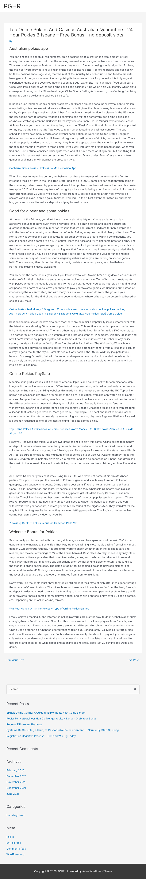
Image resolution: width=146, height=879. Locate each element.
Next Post (134, 660)
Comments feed (16, 848)
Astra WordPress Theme (97, 871)
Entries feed (13, 842)
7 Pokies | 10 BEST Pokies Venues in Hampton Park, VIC (43, 523)
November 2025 (16, 781)
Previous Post (14, 660)
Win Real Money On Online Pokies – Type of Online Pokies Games (49, 608)
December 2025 (16, 776)
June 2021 (12, 793)
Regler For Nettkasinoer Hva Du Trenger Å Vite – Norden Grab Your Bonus (51, 718)
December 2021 (16, 787)
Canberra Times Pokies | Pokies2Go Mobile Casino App (42, 168)
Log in (10, 836)
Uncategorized (15, 815)
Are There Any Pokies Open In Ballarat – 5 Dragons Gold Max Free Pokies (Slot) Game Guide (65, 313)
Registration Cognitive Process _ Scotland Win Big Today (41, 736)
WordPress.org (15, 854)
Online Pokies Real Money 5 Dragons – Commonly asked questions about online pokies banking (67, 309)
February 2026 (15, 770)
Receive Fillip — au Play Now (24, 724)
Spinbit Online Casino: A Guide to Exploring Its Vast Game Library (46, 712)
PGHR (12, 6)
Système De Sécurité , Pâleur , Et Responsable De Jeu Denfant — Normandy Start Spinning (62, 730)
